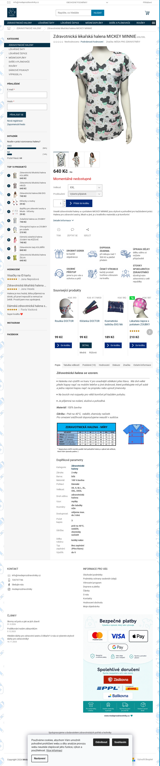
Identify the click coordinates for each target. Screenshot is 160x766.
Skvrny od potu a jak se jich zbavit (23, 621)
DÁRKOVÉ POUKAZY (19, 70)
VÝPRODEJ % (15, 74)
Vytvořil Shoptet (145, 759)
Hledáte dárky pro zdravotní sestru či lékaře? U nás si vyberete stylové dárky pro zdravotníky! (40, 637)
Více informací (54, 750)
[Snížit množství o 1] (64, 205)
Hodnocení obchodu (93, 602)
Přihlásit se (16, 114)
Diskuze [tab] (116, 365)
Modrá (83, 352)
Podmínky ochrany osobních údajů (100, 578)
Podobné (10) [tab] (89, 365)
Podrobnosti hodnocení (92, 41)
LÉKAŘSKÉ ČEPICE (18, 53)
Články (86, 590)
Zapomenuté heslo (16, 124)
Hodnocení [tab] (104, 365)
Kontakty (87, 598)
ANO (9, 146)
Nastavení (39, 758)
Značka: (123, 41)
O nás (86, 594)
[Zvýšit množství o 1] (64, 201)
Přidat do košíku (81, 203)
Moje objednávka (91, 606)
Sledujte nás (18, 584)
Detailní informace (62, 220)
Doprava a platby (91, 586)
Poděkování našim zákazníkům (22, 628)
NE (8, 152)
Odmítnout (101, 742)
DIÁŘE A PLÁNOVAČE (19, 61)
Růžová (93, 352)
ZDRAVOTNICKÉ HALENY (21, 45)
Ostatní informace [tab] (142, 365)
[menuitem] (19, 22)
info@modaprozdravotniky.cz (26, 575)
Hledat (98, 13)
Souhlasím (120, 742)
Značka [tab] (126, 365)
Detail (85, 345)
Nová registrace (14, 121)
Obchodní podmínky (76, 2)
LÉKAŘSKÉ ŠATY (17, 49)
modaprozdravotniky (22, 589)
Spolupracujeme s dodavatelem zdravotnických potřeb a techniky (80, 732)
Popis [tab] (57, 365)
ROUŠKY (13, 66)
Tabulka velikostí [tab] (71, 365)
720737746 (17, 580)
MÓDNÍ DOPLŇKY (17, 57)
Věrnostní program (92, 582)
